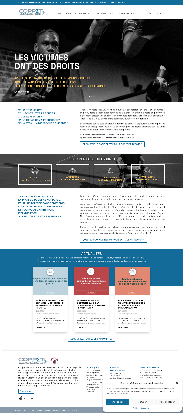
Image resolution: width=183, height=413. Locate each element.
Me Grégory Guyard (88, 313)
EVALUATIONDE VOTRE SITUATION (148, 178)
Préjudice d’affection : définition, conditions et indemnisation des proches (50, 304)
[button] (177, 383)
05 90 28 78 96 (155, 377)
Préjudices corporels (94, 380)
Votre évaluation (127, 14)
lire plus (40, 327)
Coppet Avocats (63, 14)
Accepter (118, 401)
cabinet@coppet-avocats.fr (151, 375)
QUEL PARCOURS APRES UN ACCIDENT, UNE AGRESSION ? (114, 239)
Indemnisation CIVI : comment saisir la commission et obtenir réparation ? (91, 304)
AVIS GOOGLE (27, 391)
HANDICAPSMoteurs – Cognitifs (110, 178)
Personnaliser (167, 401)
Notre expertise (82, 14)
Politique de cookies (141, 408)
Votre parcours (105, 14)
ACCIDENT (35, 178)
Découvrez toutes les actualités (91, 338)
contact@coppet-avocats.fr (121, 378)
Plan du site (73, 410)
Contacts (160, 14)
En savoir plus (21, 92)
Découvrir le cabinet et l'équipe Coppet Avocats (112, 144)
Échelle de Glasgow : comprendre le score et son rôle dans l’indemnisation (131, 304)
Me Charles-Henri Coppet (49, 313)
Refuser (142, 401)
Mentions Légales (60, 410)
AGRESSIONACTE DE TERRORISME (72, 178)
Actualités (145, 14)
